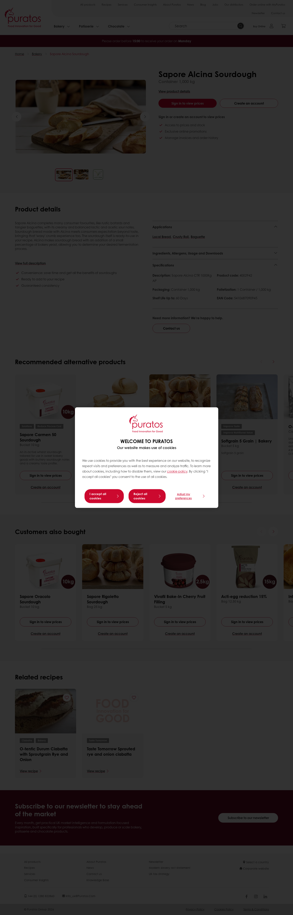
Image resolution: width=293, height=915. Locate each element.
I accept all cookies (97, 496)
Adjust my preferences (183, 496)
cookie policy (177, 471)
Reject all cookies (140, 496)
